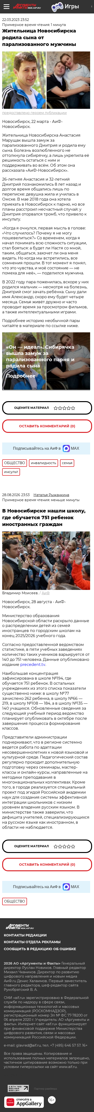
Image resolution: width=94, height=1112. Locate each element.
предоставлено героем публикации (34, 113)
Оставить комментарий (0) (47, 426)
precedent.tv (32, 664)
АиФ (46, 593)
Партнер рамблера (45, 1088)
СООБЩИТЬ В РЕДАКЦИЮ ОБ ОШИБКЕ (40, 949)
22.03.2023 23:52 (15, 20)
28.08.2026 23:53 (16, 495)
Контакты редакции (25, 935)
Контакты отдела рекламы (32, 942)
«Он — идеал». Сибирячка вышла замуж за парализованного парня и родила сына (40, 356)
